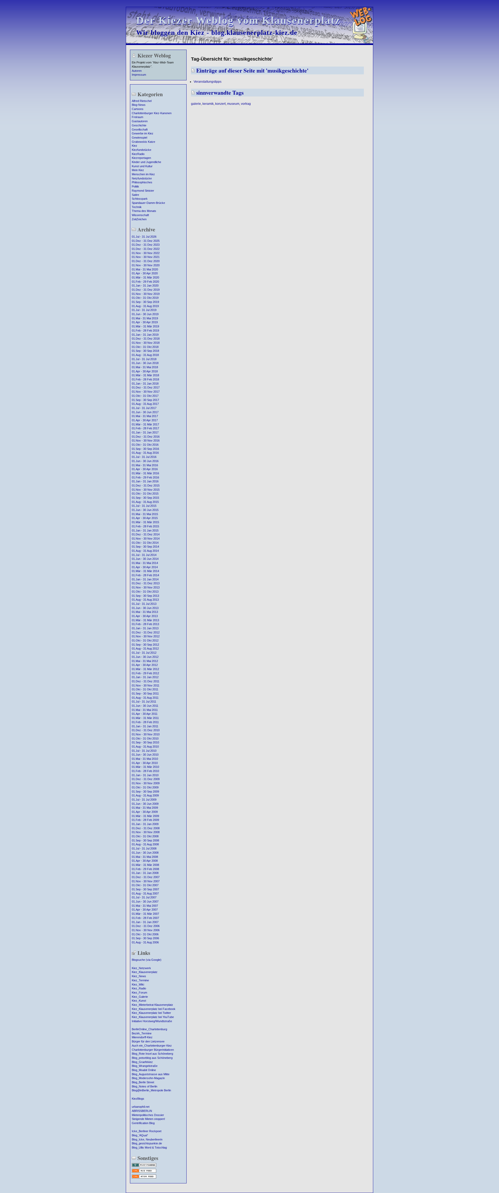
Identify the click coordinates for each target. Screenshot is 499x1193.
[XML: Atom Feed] (144, 1177)
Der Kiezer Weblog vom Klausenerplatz (238, 20)
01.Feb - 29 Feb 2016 (145, 477)
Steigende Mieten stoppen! (148, 1118)
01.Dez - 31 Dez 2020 (146, 261)
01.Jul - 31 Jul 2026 (144, 236)
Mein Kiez (138, 170)
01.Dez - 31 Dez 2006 (146, 926)
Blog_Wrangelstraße (144, 1065)
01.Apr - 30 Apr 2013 (145, 616)
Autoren (137, 70)
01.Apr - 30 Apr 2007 (145, 909)
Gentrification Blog (143, 1123)
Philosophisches (142, 182)
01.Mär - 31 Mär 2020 (145, 277)
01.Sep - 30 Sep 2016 (145, 448)
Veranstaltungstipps (207, 81)
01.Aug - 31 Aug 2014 (145, 550)
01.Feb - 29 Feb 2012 (145, 673)
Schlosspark (140, 198)
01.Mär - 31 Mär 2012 (145, 669)
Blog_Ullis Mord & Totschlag (149, 1147)
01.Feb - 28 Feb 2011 (145, 722)
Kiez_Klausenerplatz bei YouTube (153, 1017)
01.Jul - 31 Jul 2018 (144, 359)
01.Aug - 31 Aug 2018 (145, 354)
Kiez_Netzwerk (141, 968)
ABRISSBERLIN (142, 1110)
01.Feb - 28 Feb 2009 (145, 819)
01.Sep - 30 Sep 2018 (145, 350)
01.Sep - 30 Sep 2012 (145, 644)
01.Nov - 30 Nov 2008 (146, 832)
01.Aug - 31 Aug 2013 (145, 599)
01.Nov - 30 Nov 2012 (146, 636)
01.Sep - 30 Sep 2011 (145, 693)
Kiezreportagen (141, 157)
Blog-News (139, 104)
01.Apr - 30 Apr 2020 (145, 273)
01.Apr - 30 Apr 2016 (145, 469)
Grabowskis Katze (143, 141)
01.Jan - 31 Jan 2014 (145, 579)
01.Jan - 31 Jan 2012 (145, 677)
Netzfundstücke (142, 178)
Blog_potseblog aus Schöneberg (152, 1057)
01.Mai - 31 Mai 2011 (145, 709)
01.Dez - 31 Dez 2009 (146, 779)
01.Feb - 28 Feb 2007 (145, 917)
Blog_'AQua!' (140, 1135)
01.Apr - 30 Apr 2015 (145, 518)
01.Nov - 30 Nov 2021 (146, 256)
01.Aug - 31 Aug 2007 (145, 893)
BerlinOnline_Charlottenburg (149, 1029)
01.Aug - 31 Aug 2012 (145, 648)
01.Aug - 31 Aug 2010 (145, 746)
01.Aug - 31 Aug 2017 (145, 403)
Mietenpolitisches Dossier (148, 1115)
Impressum (139, 74)
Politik (135, 186)
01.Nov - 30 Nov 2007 (146, 881)
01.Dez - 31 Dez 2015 (146, 485)
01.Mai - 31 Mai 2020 (145, 269)
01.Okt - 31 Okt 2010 (145, 738)
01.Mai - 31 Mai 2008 (145, 856)
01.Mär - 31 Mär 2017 (145, 424)
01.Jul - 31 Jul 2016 (144, 456)
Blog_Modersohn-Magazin (148, 1078)
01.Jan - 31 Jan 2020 (145, 285)
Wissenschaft (140, 215)
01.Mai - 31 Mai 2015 (145, 514)
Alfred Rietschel (142, 100)
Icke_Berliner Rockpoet (146, 1131)
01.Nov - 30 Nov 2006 (146, 930)
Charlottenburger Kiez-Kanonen (152, 113)
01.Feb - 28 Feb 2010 (145, 771)
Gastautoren (140, 121)
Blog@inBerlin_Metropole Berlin (151, 1090)
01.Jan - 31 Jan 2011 (145, 726)
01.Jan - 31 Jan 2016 (145, 481)
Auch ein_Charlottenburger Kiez (152, 1045)
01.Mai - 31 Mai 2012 (145, 661)
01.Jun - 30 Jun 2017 (145, 412)
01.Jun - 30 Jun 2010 (145, 754)
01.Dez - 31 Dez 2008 (146, 828)
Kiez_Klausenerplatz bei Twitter (151, 1012)
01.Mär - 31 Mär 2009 (145, 816)
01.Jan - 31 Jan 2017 (145, 432)
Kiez (134, 145)
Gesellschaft (140, 129)
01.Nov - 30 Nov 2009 (146, 783)
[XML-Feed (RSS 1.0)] (144, 1172)
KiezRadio (138, 153)
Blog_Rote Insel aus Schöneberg (152, 1053)
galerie (196, 104)
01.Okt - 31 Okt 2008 (145, 836)
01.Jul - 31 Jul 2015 (144, 505)
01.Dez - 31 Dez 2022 (146, 248)
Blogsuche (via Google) (146, 959)
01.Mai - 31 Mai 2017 (145, 416)
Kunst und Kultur (142, 166)
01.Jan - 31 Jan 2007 (145, 922)
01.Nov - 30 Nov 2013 (146, 587)
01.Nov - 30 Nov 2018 (146, 342)
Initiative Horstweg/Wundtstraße (152, 1021)
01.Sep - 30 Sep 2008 (145, 840)
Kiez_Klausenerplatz (144, 972)
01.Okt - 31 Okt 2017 (145, 395)
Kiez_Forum (139, 992)
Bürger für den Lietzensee (148, 1041)
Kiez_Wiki (138, 984)
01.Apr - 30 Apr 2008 (145, 860)
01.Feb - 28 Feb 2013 (145, 624)
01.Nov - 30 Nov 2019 (146, 293)
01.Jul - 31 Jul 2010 (144, 750)
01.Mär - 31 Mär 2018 (145, 375)
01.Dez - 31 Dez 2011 (145, 681)
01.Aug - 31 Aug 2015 (145, 501)
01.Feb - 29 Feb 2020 (145, 281)
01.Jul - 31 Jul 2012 (144, 652)
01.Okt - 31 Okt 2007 (145, 885)
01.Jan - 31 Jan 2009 (145, 824)
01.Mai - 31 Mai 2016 (145, 465)
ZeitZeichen (139, 219)
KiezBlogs (138, 1098)
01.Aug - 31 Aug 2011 (145, 697)
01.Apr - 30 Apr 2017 (145, 420)
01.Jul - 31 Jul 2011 (144, 701)
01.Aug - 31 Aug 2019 (145, 306)
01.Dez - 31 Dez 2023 (146, 244)
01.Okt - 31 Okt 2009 (145, 787)
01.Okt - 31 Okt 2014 (145, 542)
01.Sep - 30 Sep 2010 (145, 742)
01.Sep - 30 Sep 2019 (145, 301)
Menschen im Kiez (143, 174)
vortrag (246, 104)
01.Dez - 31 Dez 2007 (146, 877)
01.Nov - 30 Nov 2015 (146, 489)
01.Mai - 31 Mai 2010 (145, 758)
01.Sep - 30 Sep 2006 (145, 938)
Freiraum (137, 117)
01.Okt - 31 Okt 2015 (145, 493)
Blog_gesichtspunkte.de (147, 1143)
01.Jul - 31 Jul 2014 (144, 554)
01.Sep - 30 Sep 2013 (145, 595)
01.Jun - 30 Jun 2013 (145, 608)
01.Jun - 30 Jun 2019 (145, 314)
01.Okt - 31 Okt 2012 (145, 640)
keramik (208, 104)
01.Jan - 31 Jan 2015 (145, 530)
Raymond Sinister (143, 190)
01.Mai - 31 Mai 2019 (145, 318)
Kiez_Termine (140, 980)
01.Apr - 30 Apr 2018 (145, 371)
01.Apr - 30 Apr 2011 (144, 713)
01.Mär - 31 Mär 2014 (145, 571)
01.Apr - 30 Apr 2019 (145, 322)
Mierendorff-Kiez (142, 1037)
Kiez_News (139, 976)
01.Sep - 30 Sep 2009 (145, 791)
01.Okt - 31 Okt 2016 (145, 444)
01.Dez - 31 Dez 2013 (146, 583)
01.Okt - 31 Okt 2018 (145, 346)
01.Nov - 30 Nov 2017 (146, 391)
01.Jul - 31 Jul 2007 (144, 897)
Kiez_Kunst (139, 1000)
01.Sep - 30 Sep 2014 (145, 546)
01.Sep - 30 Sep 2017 (145, 399)
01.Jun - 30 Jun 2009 (145, 803)
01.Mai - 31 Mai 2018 (145, 367)
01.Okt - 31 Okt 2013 (145, 591)
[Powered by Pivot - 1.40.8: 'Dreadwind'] (144, 1166)
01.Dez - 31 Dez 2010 (146, 730)
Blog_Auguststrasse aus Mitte (150, 1074)
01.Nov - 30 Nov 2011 (145, 685)
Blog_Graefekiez (142, 1062)
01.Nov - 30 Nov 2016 (146, 440)
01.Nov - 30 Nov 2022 (146, 253)
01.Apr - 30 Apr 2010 (145, 762)
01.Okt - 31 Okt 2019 (145, 297)
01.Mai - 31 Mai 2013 (145, 611)
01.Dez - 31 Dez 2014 (146, 534)
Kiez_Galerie (140, 996)
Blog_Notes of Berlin (144, 1086)
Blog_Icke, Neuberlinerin (147, 1139)
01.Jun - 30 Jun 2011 (145, 705)
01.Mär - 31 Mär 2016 (145, 473)
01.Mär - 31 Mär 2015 (145, 522)
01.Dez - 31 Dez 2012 (146, 632)
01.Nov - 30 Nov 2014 (146, 538)
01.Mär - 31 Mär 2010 (145, 766)
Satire (135, 194)
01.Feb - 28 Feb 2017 (145, 428)
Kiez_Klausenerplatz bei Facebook (153, 1008)
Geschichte (139, 125)
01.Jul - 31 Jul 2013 (144, 603)
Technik (137, 207)
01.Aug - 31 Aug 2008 (145, 844)
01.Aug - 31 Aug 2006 (145, 942)
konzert (220, 104)
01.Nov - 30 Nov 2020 (146, 265)
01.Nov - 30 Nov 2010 (146, 734)
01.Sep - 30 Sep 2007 (145, 889)
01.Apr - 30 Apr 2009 (145, 811)
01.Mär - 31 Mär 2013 (145, 620)
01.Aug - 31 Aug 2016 (145, 452)
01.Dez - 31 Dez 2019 (146, 289)
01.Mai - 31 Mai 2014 (145, 563)
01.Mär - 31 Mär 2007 (145, 913)
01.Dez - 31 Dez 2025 (146, 240)
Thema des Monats (144, 210)
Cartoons (137, 109)
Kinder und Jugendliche (146, 162)
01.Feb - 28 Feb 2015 (145, 526)
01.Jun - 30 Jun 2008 (145, 852)
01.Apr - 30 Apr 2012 (145, 664)
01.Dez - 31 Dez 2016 (146, 436)
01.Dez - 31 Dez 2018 (146, 338)
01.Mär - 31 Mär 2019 (145, 326)
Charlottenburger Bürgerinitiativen (153, 1049)
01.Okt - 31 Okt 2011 (145, 689)
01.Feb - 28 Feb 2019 (145, 330)
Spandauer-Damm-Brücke (148, 202)
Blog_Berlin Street (143, 1082)
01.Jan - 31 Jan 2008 (145, 872)
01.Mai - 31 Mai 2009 (145, 807)
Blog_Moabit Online (144, 1070)
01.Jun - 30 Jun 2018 (145, 363)
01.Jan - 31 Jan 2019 (145, 334)
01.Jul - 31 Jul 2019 (144, 310)
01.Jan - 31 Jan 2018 (145, 383)
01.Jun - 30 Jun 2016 (145, 461)
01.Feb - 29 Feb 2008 (145, 869)
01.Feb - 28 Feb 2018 (145, 379)
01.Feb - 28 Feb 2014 (145, 575)
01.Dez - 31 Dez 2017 (146, 387)
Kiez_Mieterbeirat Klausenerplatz (152, 1004)
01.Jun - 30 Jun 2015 (145, 509)
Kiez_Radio (139, 988)
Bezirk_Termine (142, 1033)
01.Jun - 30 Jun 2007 (145, 901)
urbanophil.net (140, 1106)
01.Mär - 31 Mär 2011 (145, 717)
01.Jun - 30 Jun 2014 (145, 558)
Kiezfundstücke (141, 149)
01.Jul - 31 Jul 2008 (144, 848)
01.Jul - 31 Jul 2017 (144, 408)
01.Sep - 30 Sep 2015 (145, 497)
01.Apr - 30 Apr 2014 (145, 567)
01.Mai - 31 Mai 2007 (145, 905)
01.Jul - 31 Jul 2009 (144, 799)
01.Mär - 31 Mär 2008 (145, 864)
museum (233, 104)
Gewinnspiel (139, 137)
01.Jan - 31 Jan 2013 (145, 628)
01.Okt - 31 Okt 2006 (145, 934)
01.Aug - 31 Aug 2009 (145, 795)
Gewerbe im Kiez (142, 133)
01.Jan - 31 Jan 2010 (145, 775)
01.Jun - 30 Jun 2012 (145, 656)
